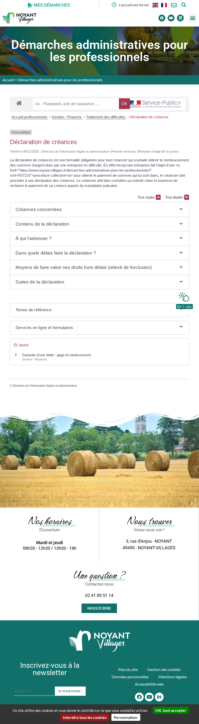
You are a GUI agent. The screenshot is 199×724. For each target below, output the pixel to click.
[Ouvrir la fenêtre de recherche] (183, 4)
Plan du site (128, 669)
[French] (164, 4)
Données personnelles (130, 676)
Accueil (8, 79)
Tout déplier (174, 197)
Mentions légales (172, 676)
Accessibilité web (149, 684)
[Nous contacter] (174, 5)
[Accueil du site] (99, 641)
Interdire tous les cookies (85, 717)
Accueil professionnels (30, 117)
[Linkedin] (180, 18)
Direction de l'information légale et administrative (45, 385)
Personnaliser (126, 717)
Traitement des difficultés (106, 117)
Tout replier (147, 197)
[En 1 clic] (184, 299)
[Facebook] (161, 18)
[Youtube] (171, 18)
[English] (155, 4)
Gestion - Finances (67, 117)
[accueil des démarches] (19, 102)
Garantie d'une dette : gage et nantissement (56, 355)
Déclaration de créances (149, 117)
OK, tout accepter (170, 710)
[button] (193, 18)
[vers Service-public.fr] (155, 104)
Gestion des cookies (164, 669)
